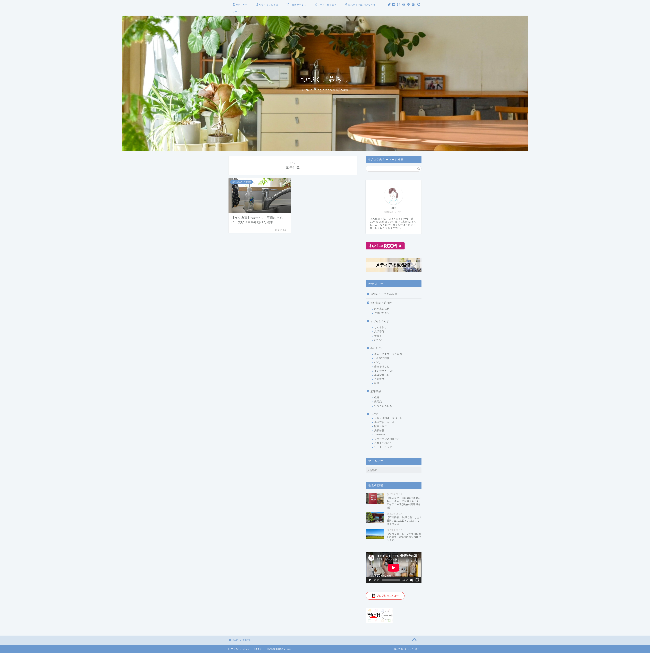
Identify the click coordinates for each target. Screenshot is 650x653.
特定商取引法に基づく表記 (279, 649)
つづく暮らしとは (268, 4)
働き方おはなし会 (384, 422)
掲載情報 (379, 430)
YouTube (379, 434)
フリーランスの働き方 (387, 439)
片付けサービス (298, 4)
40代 (377, 362)
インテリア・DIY (384, 371)
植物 (376, 383)
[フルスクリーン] (417, 580)
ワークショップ (383, 447)
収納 (376, 397)
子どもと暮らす (379, 321)
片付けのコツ (381, 313)
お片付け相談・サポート (388, 418)
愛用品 (378, 401)
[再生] (370, 580)
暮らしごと (377, 347)
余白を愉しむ (381, 366)
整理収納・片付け (381, 302)
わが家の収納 (381, 309)
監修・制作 (380, 426)
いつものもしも (383, 406)
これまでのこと (383, 443)
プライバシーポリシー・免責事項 (246, 649)
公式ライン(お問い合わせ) (362, 4)
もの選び (379, 379)
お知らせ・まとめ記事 (383, 294)
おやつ (378, 340)
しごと (374, 414)
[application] (393, 567)
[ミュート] (411, 580)
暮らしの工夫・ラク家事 (388, 354)
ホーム (236, 11)
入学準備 (379, 331)
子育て (378, 335)
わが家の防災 (381, 358)
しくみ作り (380, 327)
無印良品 (375, 391)
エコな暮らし (381, 375)
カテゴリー (242, 4)
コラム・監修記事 (327, 4)
